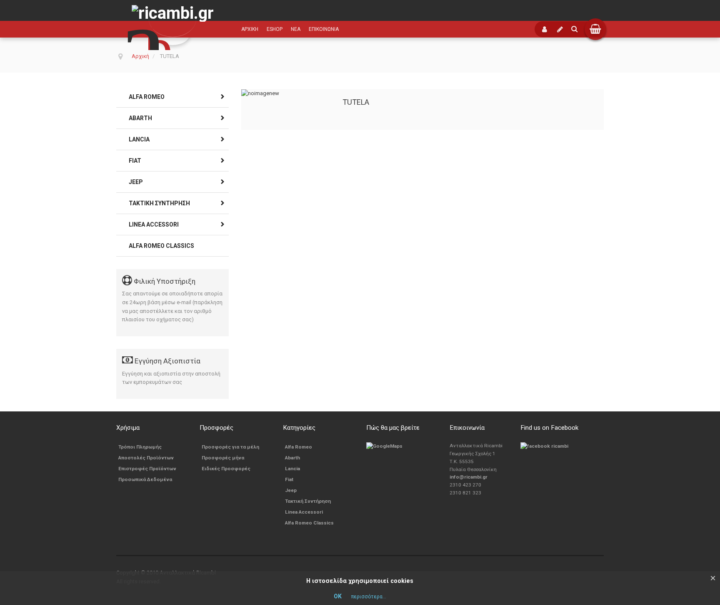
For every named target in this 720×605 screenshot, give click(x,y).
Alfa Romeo (147, 96)
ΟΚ (338, 596)
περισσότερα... (368, 597)
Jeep (136, 182)
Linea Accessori (154, 224)
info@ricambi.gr (469, 477)
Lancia (139, 139)
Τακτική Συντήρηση (159, 203)
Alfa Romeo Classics (161, 245)
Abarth (140, 118)
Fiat (135, 160)
